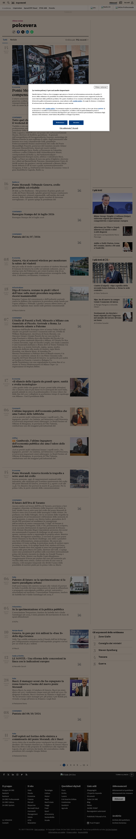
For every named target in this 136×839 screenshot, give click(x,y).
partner (100, 108)
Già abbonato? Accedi (69, 128)
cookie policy (77, 101)
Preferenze (60, 122)
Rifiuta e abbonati (101, 87)
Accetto (76, 122)
